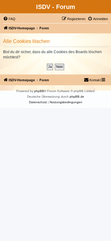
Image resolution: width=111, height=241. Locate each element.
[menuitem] (9, 19)
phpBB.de (77, 96)
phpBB (39, 91)
